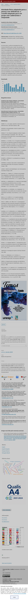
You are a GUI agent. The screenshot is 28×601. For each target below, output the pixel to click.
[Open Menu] (1, 1)
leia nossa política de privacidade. (19, 593)
